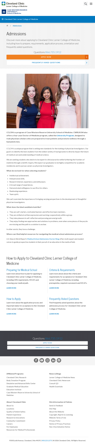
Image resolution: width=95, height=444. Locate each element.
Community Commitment (15, 421)
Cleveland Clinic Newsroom (59, 380)
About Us (10, 406)
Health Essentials (56, 386)
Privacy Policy (54, 421)
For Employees (12, 427)
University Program (65, 135)
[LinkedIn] (53, 360)
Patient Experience (13, 415)
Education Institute (13, 389)
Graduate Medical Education (17, 386)
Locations (10, 409)
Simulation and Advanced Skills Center (21, 383)
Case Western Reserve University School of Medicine (23, 393)
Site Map (52, 409)
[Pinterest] (59, 360)
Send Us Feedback (56, 406)
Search (85, 4)
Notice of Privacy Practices (59, 424)
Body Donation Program (15, 380)
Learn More (11, 288)
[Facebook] (36, 360)
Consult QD (53, 383)
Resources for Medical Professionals (20, 430)
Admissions (17, 26)
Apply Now (46, 57)
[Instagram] (47, 360)
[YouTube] (42, 360)
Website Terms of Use (57, 418)
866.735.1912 (53, 52)
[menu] (91, 4)
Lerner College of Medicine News (62, 377)
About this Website (56, 412)
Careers (9, 424)
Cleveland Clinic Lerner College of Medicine (21, 19)
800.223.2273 (47, 440)
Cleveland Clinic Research (16, 377)
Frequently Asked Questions (46, 63)
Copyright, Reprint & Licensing (61, 415)
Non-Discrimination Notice (59, 427)
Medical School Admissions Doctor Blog (43, 239)
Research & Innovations (15, 418)
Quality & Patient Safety (15, 412)
